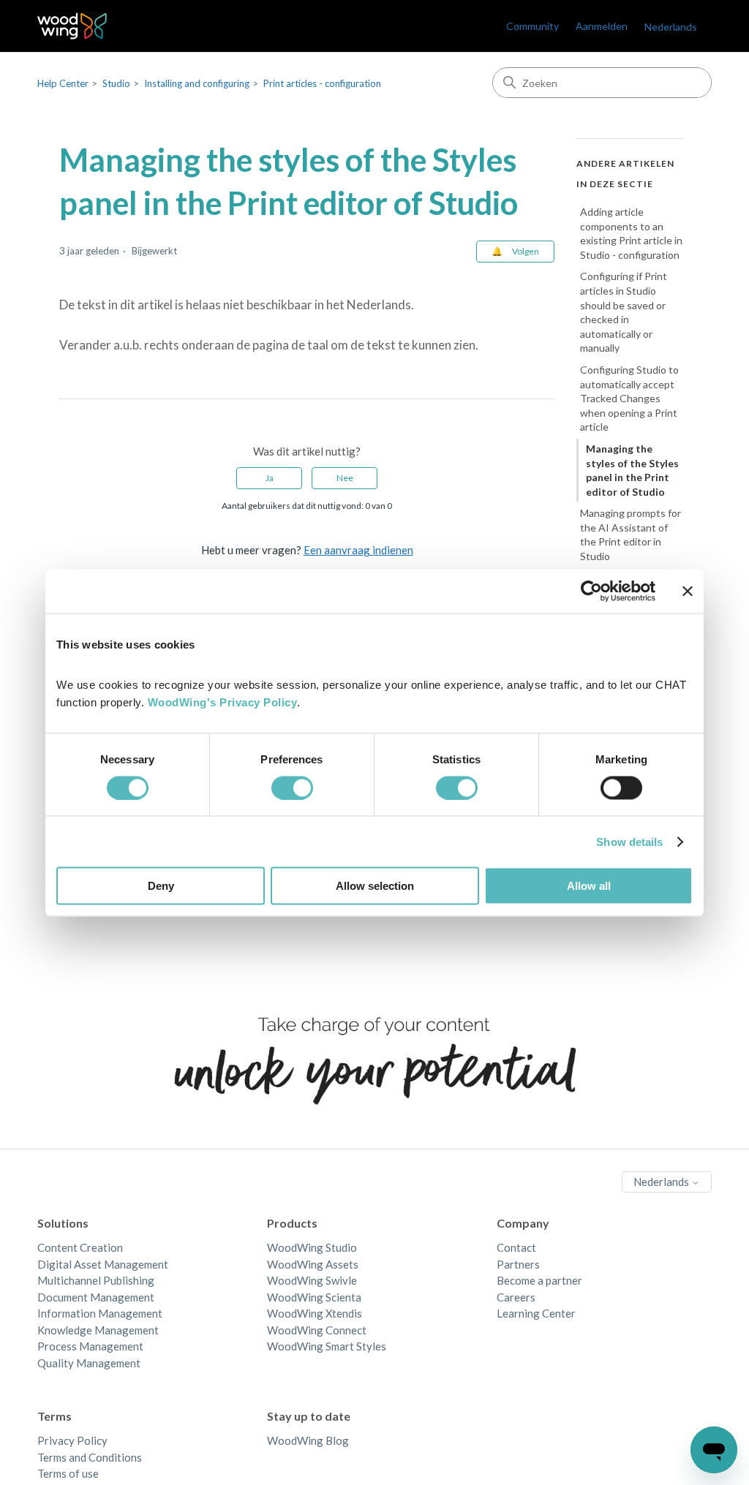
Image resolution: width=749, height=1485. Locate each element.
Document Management (95, 1297)
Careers (516, 1297)
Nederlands (662, 1181)
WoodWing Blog (308, 1440)
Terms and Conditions (89, 1457)
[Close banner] (687, 591)
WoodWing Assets (312, 1264)
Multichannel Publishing (95, 1280)
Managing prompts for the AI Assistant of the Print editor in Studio (630, 534)
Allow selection (375, 886)
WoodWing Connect (316, 1330)
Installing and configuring (196, 83)
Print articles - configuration (322, 83)
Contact (516, 1247)
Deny (161, 886)
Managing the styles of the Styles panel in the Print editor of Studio (632, 470)
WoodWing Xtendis (314, 1313)
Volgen (525, 251)
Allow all (589, 886)
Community (532, 26)
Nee (344, 477)
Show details (629, 841)
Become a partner (539, 1280)
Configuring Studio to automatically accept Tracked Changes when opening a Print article (629, 398)
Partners (518, 1264)
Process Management (90, 1346)
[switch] (292, 787)
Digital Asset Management (102, 1264)
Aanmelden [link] (602, 26)
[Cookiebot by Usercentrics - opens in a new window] (591, 591)
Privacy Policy (72, 1440)
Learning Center (536, 1313)
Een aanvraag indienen (358, 549)
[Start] (72, 25)
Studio (116, 83)
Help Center (63, 83)
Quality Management (88, 1362)
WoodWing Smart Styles (326, 1346)
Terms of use (68, 1473)
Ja (270, 477)
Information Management (99, 1313)
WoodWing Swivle (312, 1280)
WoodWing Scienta (314, 1297)
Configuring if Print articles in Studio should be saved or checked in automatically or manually (623, 312)
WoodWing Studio (312, 1247)
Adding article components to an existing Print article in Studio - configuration (631, 233)
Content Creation (80, 1247)
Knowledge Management (98, 1330)
